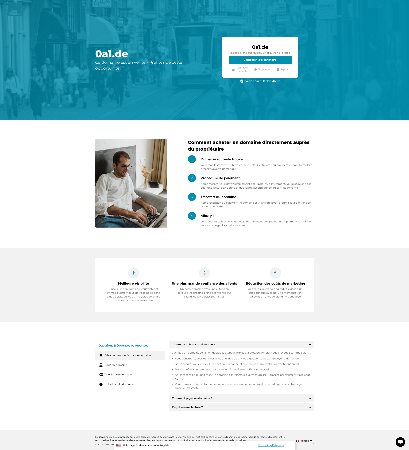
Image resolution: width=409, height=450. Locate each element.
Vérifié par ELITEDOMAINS (262, 81)
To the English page (271, 445)
